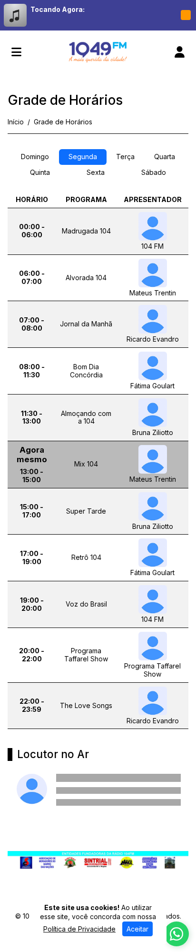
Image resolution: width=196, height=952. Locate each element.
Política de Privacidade (79, 929)
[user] (179, 52)
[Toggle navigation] (16, 52)
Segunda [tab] (83, 156)
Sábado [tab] (153, 172)
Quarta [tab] (164, 156)
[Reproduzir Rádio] (185, 15)
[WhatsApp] (176, 934)
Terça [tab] (125, 156)
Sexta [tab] (96, 172)
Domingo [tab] (35, 156)
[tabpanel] (98, 464)
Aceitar (137, 929)
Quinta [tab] (40, 172)
